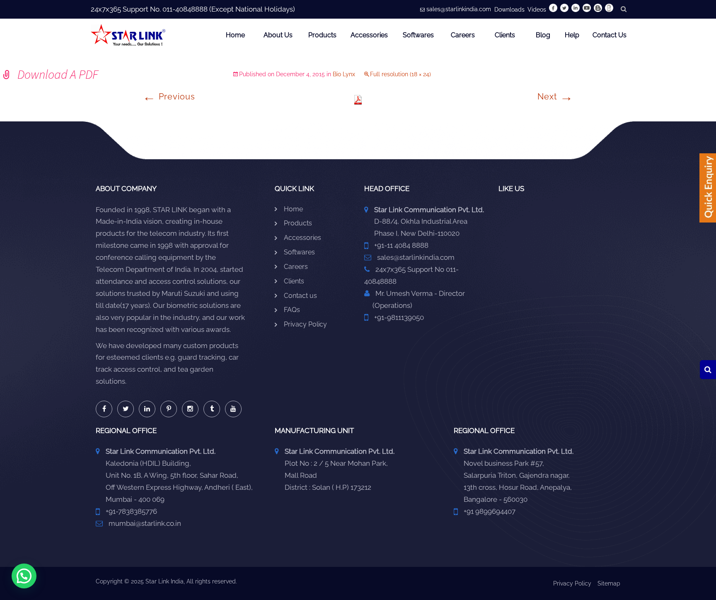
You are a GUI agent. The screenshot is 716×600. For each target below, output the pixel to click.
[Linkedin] (147, 409)
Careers (463, 35)
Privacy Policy (305, 324)
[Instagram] (190, 409)
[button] (24, 576)
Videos (536, 9)
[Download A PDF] (358, 99)
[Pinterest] (168, 409)
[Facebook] (104, 409)
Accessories (369, 35)
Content (707, 190)
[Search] (708, 369)
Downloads (509, 9)
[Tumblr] (211, 409)
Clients (505, 35)
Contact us (300, 296)
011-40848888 (185, 9)
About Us (278, 35)
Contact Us (609, 35)
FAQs (292, 310)
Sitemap (608, 583)
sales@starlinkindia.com (458, 9)
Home (235, 35)
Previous (169, 97)
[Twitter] (125, 409)
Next (555, 97)
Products (322, 35)
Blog (543, 35)
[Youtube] (233, 409)
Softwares (418, 35)
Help (572, 35)
